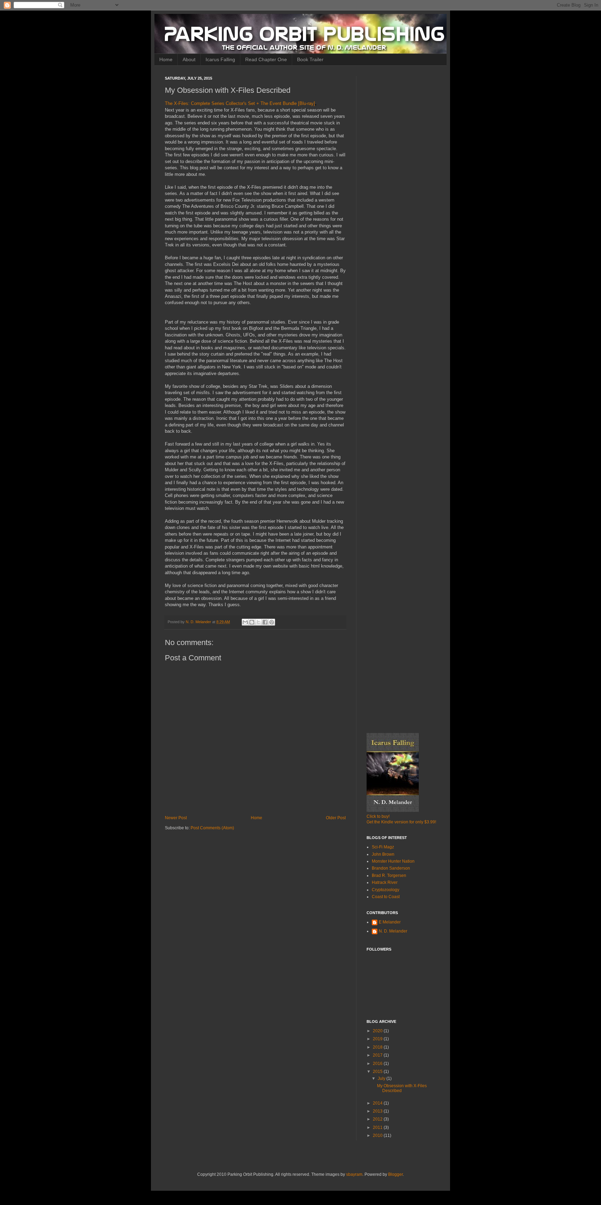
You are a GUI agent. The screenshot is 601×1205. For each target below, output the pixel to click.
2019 (378, 1038)
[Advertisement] (401, 180)
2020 (378, 1030)
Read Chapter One (266, 59)
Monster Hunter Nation (393, 861)
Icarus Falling (220, 59)
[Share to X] (258, 622)
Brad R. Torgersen (389, 875)
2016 (378, 1063)
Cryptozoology (385, 889)
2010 (378, 1135)
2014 (378, 1103)
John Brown (383, 854)
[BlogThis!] (251, 622)
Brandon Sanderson (391, 868)
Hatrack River (385, 882)
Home (166, 59)
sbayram (354, 1174)
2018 (378, 1047)
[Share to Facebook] (265, 622)
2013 (378, 1111)
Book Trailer (310, 59)
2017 (378, 1055)
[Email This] (245, 622)
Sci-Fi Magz (383, 847)
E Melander (390, 922)
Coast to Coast (386, 896)
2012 (378, 1119)
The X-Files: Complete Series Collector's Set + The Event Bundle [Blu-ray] (240, 103)
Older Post (336, 817)
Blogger (395, 1174)
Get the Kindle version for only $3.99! (401, 822)
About (189, 59)
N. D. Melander (393, 931)
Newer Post (176, 817)
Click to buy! (378, 816)
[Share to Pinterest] (271, 622)
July (382, 1078)
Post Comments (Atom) (212, 827)
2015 (378, 1071)
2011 (378, 1127)
